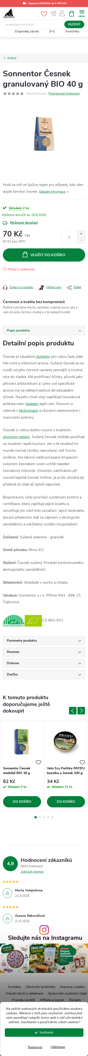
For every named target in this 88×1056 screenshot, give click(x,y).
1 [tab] (35, 817)
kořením (43, 356)
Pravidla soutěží (23, 1000)
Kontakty (14, 987)
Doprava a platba (72, 987)
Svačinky (72, 31)
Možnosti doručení (24, 222)
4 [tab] (48, 817)
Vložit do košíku (48, 255)
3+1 (52, 31)
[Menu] (82, 13)
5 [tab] (52, 817)
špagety (32, 403)
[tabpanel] (22, 765)
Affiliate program (52, 1000)
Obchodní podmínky (40, 987)
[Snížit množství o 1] (81, 240)
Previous (73, 710)
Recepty (75, 1000)
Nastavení (35, 1047)
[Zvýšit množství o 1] (81, 234)
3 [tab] (44, 817)
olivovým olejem (16, 436)
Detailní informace (52, 191)
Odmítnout (58, 1047)
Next (81, 710)
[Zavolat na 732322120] (54, 14)
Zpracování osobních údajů (67, 993)
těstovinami (28, 410)
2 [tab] (40, 817)
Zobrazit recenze (32, 872)
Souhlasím (46, 1032)
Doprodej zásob (27, 31)
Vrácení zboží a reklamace (24, 993)
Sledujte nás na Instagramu (45, 938)
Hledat (74, 24)
